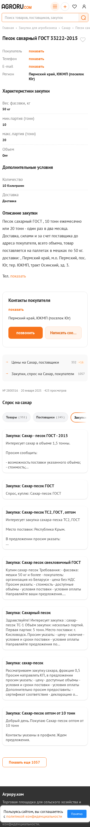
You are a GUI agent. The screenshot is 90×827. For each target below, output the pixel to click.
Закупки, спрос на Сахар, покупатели (43, 373)
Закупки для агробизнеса (38, 28)
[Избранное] (74, 6)
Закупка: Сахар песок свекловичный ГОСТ (43, 562)
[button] (83, 17)
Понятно (77, 814)
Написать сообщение (66, 332)
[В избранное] (83, 40)
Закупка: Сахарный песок (28, 612)
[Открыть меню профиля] (84, 6)
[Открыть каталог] (55, 6)
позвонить (25, 332)
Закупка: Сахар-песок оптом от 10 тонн (40, 713)
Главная (8, 28)
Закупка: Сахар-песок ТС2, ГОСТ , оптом (41, 512)
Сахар (66, 28)
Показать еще (24, 762)
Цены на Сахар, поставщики (35, 362)
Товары (16, 417)
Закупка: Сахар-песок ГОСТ (30, 485)
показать (36, 51)
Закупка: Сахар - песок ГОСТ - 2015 (37, 435)
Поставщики (50, 417)
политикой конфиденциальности (34, 816)
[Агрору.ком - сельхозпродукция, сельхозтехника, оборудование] (16, 6)
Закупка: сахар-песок (24, 663)
